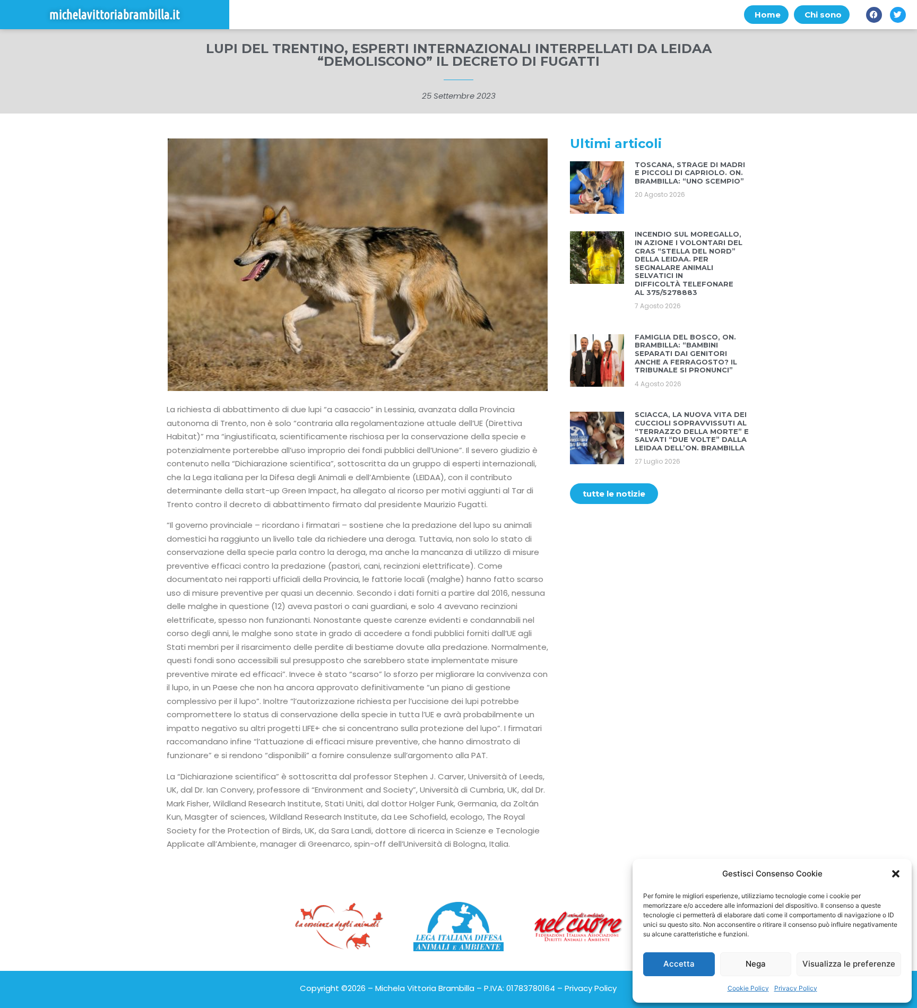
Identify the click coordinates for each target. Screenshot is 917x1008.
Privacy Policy (795, 988)
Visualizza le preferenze (848, 964)
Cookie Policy (748, 988)
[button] (895, 873)
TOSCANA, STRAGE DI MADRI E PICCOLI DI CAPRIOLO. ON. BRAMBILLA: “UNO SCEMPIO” (690, 172)
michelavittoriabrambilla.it (114, 14)
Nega (756, 964)
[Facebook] (874, 15)
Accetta (679, 964)
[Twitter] (898, 15)
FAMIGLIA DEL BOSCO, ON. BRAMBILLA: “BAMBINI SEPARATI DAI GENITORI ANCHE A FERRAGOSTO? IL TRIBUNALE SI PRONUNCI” (686, 353)
